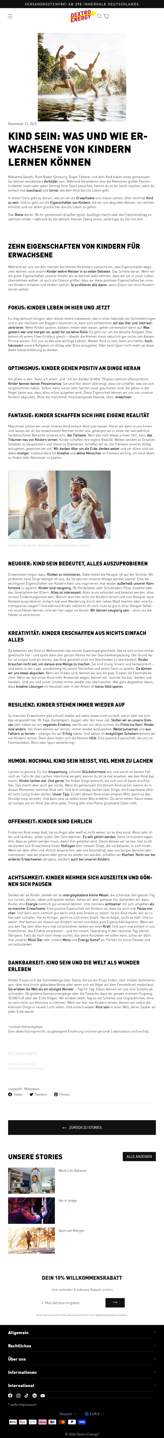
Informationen (22, 1372)
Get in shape (68, 1200)
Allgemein (18, 1332)
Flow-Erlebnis (44, 336)
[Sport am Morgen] (31, 1240)
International (21, 1385)
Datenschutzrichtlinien (105, 1315)
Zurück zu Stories (85, 1127)
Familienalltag (136, 214)
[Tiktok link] (26, 1395)
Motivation (32, 1088)
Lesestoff (15, 1088)
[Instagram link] (18, 1395)
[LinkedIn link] (34, 1395)
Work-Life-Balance (72, 1170)
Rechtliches (19, 1345)
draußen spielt (74, 214)
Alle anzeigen (139, 1156)
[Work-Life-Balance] (31, 1181)
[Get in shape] (31, 1210)
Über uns (17, 1359)
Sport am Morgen (72, 1230)
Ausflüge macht (98, 214)
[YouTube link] (43, 1395)
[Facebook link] (10, 1395)
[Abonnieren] (115, 1302)
